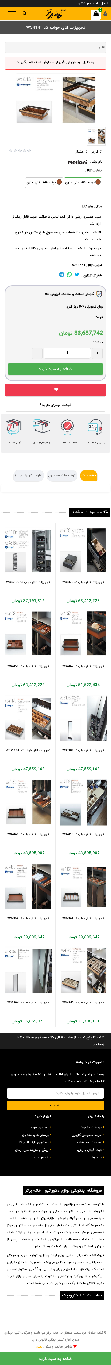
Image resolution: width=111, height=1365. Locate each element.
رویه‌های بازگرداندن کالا (33, 1142)
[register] (105, 15)
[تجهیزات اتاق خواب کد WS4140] (83, 970)
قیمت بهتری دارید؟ (55, 405)
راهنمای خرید (39, 1127)
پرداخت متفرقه (91, 1127)
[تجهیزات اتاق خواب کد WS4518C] (28, 550)
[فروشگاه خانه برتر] (55, 13)
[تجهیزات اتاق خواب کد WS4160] (28, 802)
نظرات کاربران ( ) (29, 475)
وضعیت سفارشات (89, 1142)
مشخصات (88, 475)
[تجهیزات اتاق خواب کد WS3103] (83, 718)
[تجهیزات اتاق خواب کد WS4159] (28, 886)
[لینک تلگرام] (61, 275)
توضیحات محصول (62, 475)
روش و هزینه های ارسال (32, 1150)
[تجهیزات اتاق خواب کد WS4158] (28, 634)
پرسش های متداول (35, 1135)
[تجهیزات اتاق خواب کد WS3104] (28, 970)
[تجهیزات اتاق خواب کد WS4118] (83, 802)
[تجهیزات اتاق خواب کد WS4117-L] (28, 718)
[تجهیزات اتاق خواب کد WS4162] (83, 634)
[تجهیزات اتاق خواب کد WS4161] (83, 886)
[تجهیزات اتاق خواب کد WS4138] (83, 550)
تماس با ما (40, 1157)
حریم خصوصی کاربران (87, 1135)
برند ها (97, 1157)
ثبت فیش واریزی (89, 1150)
